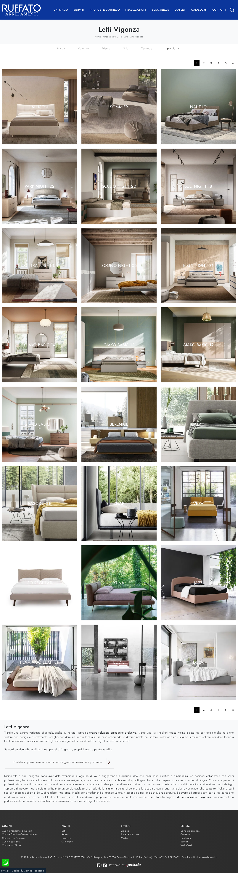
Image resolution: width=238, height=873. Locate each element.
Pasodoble (39, 503)
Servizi (78, 9)
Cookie (15, 870)
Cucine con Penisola (13, 838)
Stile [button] (125, 48)
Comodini (67, 838)
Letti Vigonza (136, 36)
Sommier (119, 107)
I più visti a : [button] (173, 48)
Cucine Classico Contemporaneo (20, 834)
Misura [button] (106, 48)
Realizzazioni (135, 9)
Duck (198, 662)
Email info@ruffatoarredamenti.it (199, 857)
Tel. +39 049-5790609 (168, 857)
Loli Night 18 (198, 186)
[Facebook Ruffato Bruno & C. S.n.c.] (98, 865)
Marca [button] (61, 48)
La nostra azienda (190, 831)
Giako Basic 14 (39, 345)
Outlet (180, 9)
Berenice (119, 424)
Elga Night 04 (198, 265)
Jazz (198, 583)
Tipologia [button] (146, 48)
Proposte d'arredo (105, 9)
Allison (39, 107)
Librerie (125, 831)
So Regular (39, 583)
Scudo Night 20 (119, 186)
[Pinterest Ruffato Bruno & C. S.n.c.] (105, 865)
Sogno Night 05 (119, 265)
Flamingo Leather (39, 662)
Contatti (219, 9)
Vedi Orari (186, 845)
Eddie (119, 662)
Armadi (65, 834)
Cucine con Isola (11, 841)
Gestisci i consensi (34, 870)
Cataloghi (199, 9)
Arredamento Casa (112, 36)
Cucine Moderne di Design (17, 831)
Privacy (5, 870)
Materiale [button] (83, 48)
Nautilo (198, 107)
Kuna (119, 583)
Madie (124, 838)
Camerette (67, 841)
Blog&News (160, 9)
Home (98, 36)
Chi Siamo (61, 9)
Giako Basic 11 (39, 424)
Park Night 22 (39, 186)
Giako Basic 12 (198, 345)
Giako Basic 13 (119, 345)
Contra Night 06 (39, 265)
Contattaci (186, 834)
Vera (198, 503)
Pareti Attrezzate (130, 834)
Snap (119, 503)
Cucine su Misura (11, 845)
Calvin (198, 424)
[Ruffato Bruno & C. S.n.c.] (21, 10)
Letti (126, 36)
